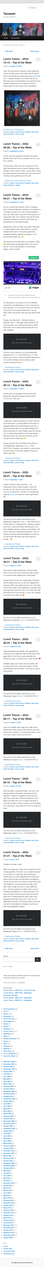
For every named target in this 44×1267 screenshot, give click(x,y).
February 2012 (8, 1220)
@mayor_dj (12, 494)
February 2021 (8, 1158)
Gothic (5, 1026)
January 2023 (8, 1118)
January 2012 (8, 1222)
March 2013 (7, 1208)
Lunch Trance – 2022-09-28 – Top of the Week (17, 145)
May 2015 (6, 1195)
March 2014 (7, 1198)
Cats (5, 1011)
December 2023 (8, 1091)
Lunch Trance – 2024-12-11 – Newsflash (17, 1000)
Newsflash (7, 1033)
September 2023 (9, 1099)
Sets (5, 1043)
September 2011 (9, 1232)
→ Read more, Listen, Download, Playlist (17, 180)
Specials (6, 1048)
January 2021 (8, 1161)
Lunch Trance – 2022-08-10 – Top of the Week (17, 780)
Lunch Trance (19, 132)
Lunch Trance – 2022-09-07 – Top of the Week (17, 474)
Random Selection (10, 1038)
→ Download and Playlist (11, 367)
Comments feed (9, 1251)
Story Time (35, 132)
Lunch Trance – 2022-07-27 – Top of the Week (17, 854)
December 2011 (8, 1225)
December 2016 (8, 1183)
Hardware (6, 1029)
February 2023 (8, 1116)
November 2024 (9, 1064)
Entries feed (7, 1248)
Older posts (8, 51)
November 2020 (9, 1165)
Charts (12, 132)
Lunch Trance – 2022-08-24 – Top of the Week (17, 641)
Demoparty (7, 1016)
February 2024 (8, 1086)
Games (5, 1024)
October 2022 (8, 1126)
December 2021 (8, 1151)
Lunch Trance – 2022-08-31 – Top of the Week (17, 560)
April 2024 (7, 1081)
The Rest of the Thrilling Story (13, 129)
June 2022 (7, 1136)
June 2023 (7, 1106)
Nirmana (6, 398)
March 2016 (7, 1190)
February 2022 (8, 1146)
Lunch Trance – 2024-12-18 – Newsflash (17, 998)
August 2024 (7, 1071)
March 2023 (7, 1113)
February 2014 (8, 1200)
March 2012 (7, 1218)
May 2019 (6, 1178)
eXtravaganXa (8, 1021)
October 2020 (8, 1168)
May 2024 (6, 1079)
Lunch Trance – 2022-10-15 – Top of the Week (17, 60)
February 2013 (8, 1210)
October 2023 (8, 1096)
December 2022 (8, 1121)
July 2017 (6, 1180)
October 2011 (8, 1230)
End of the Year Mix (10, 995)
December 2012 (8, 1213)
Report (5, 1041)
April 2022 (7, 1141)
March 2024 (7, 1084)
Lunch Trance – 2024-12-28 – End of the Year (19, 990)
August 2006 (7, 1237)
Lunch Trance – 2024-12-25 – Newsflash (17, 993)
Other (5, 1036)
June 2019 (7, 1175)
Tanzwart (9, 13)
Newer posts (36, 51)
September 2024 (9, 1069)
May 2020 (6, 1170)
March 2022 (7, 1143)
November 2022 (9, 1123)
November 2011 (9, 1227)
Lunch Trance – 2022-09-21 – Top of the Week (17, 196)
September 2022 (9, 1128)
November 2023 (9, 1094)
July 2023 (6, 1104)
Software (28, 132)
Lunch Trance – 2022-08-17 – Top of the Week (17, 716)
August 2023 (7, 1101)
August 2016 (7, 1185)
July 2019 (6, 1173)
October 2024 (8, 1066)
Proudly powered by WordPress (22, 1262)
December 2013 (8, 1203)
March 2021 (7, 1156)
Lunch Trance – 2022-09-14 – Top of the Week (17, 383)
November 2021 (9, 1153)
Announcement (8, 1009)
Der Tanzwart (15, 38)
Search (5, 956)
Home (6, 38)
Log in (5, 1246)
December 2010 (8, 1235)
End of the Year (9, 1019)
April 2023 (7, 1111)
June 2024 (7, 1076)
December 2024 (8, 1061)
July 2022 (6, 1133)
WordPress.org (8, 1253)
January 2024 (8, 1089)
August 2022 (7, 1131)
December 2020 (8, 1163)
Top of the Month (9, 1053)
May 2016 (6, 1188)
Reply (17, 185)
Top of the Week (8, 134)
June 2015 (7, 1193)
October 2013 (8, 1205)
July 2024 (6, 1074)
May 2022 (6, 1138)
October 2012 (8, 1215)
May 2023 (6, 1108)
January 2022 (8, 1148)
